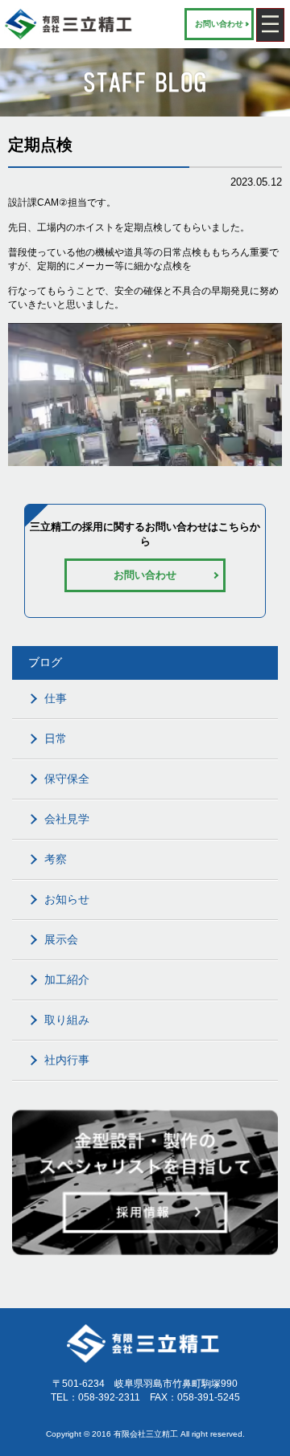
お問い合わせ (219, 23)
